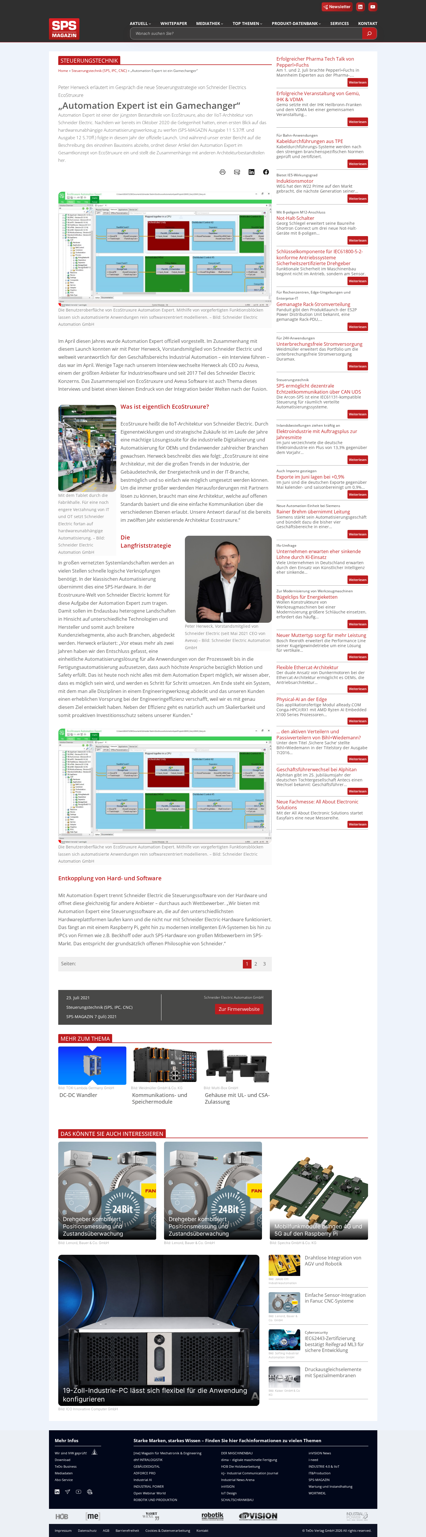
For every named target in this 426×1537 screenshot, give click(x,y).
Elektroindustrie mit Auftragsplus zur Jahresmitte (316, 434)
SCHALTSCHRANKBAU (237, 1500)
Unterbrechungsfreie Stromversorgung (319, 344)
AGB (106, 1530)
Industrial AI (143, 1480)
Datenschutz (87, 1530)
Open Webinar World (150, 1493)
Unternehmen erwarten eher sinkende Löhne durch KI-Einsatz (318, 554)
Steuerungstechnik (89, 60)
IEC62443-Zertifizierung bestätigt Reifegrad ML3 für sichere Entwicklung (334, 1344)
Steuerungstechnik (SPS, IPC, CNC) (99, 70)
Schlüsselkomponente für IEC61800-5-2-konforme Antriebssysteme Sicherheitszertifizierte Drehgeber (319, 258)
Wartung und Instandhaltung (330, 1486)
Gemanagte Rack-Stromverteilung (313, 304)
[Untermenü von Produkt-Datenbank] (319, 23)
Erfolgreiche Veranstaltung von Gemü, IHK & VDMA (318, 96)
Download (62, 1460)
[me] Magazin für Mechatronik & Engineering (167, 1453)
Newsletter (340, 6)
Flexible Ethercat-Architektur (307, 668)
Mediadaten (64, 1473)
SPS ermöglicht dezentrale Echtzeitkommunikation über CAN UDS (318, 389)
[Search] (369, 33)
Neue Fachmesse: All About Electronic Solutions (317, 805)
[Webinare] (89, 1493)
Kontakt (202, 1530)
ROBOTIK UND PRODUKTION (155, 1500)
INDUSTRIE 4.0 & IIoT (324, 1466)
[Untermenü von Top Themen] (261, 23)
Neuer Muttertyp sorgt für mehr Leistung (321, 635)
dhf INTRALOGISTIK (148, 1460)
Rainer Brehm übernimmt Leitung (313, 512)
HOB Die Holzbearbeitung (240, 1466)
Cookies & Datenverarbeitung (167, 1530)
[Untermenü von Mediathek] (222, 23)
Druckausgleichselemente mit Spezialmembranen (333, 1372)
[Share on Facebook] (266, 172)
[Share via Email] (237, 172)
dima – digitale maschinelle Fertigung (249, 1460)
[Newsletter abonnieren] (67, 1493)
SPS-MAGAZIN (319, 1480)
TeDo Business (66, 1466)
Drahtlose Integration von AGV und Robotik (333, 1261)
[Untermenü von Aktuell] (150, 23)
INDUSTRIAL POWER (149, 1486)
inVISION (227, 1486)
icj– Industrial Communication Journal (249, 1473)
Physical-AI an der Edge (301, 699)
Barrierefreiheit (127, 1530)
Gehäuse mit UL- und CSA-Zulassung (237, 1098)
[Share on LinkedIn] (251, 172)
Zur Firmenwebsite (239, 1009)
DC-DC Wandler (78, 1095)
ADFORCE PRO (145, 1473)
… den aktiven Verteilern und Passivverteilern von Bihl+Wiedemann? (318, 735)
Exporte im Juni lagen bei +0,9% (310, 477)
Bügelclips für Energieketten (307, 597)
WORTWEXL (317, 1493)
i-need (313, 1460)
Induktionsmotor (295, 181)
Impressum (63, 1530)
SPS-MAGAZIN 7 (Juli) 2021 (91, 1016)
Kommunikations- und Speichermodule (159, 1098)
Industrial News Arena (237, 1480)
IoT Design (229, 1493)
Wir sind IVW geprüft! (71, 1453)
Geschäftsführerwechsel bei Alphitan (316, 770)
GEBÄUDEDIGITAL (147, 1466)
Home (63, 70)
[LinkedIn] (57, 1492)
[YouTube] (78, 1493)
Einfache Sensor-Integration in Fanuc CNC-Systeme (335, 1298)
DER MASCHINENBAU (237, 1453)
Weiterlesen (358, 83)
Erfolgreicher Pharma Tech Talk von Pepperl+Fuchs (315, 62)
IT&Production (320, 1473)
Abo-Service (64, 1480)
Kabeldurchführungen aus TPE (309, 141)
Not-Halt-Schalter (295, 218)
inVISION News (320, 1453)
